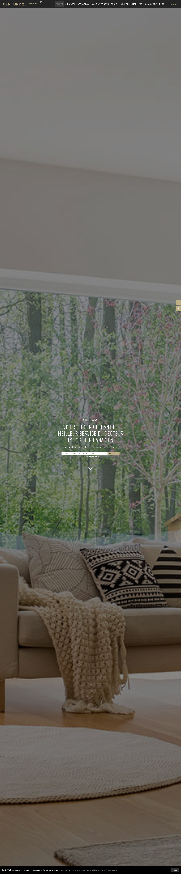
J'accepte (175, 870)
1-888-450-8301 (150, 4)
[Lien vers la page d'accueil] (21, 4)
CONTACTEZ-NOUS (100, 4)
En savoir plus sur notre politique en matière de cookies (94, 870)
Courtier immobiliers (131, 4)
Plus (162, 5)
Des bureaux (83, 4)
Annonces (70, 4)
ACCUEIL (59, 4)
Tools (115, 5)
